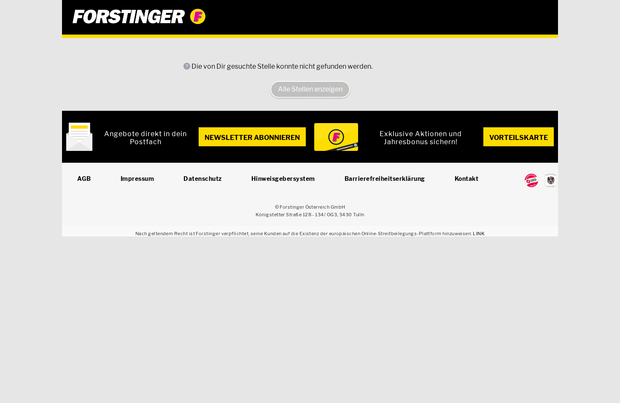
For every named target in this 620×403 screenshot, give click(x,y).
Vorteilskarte (518, 138)
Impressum (137, 178)
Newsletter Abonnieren (252, 138)
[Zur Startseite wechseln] (310, 16)
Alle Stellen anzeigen (310, 89)
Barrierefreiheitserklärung (385, 178)
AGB (84, 178)
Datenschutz (202, 178)
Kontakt (467, 178)
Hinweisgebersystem (283, 178)
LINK (479, 233)
